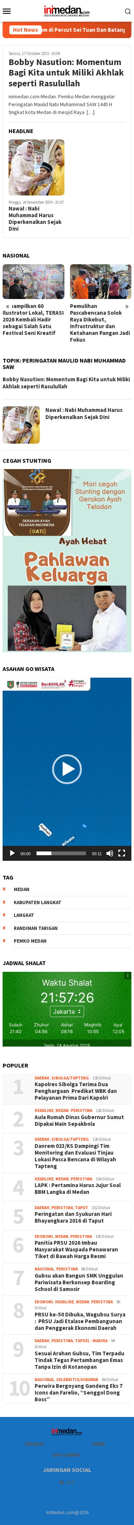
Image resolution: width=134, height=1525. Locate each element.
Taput (81, 1207)
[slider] (61, 853)
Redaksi (34, 1444)
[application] (67, 769)
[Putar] (12, 853)
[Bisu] (110, 853)
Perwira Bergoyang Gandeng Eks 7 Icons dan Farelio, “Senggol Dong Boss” (78, 1393)
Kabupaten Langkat (37, 902)
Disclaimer (66, 1455)
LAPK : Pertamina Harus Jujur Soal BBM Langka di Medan (78, 1188)
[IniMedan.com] (67, 10)
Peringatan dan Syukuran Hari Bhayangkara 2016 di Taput (73, 1217)
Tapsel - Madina (91, 1340)
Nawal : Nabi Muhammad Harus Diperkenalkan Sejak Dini (35, 218)
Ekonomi (44, 1236)
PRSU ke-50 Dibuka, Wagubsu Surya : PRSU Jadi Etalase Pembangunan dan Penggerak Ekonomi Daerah (80, 1321)
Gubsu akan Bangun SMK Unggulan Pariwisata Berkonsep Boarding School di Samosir (79, 1282)
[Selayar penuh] (121, 853)
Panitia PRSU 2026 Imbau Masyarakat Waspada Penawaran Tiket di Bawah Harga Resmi (76, 1249)
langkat (24, 915)
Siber (98, 1444)
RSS (70, 1482)
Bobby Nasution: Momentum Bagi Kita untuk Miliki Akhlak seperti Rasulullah (66, 73)
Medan (62, 1110)
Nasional (44, 1269)
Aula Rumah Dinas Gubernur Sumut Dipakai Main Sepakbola (79, 1120)
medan (21, 889)
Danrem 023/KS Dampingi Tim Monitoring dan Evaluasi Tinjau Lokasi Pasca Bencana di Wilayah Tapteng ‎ (75, 1156)
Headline (44, 1110)
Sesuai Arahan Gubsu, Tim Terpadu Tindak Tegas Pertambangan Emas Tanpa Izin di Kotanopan (79, 1360)
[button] (67, 769)
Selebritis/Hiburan (77, 1379)
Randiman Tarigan (36, 928)
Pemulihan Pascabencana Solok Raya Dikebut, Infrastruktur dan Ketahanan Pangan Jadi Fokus (100, 323)
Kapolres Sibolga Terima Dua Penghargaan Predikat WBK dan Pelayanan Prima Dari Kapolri (76, 1091)
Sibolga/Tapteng (70, 1078)
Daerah (42, 1078)
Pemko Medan (30, 941)
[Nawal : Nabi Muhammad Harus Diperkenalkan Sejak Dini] (36, 167)
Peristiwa (81, 1110)
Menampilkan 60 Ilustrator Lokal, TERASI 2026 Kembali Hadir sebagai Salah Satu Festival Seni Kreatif (33, 319)
